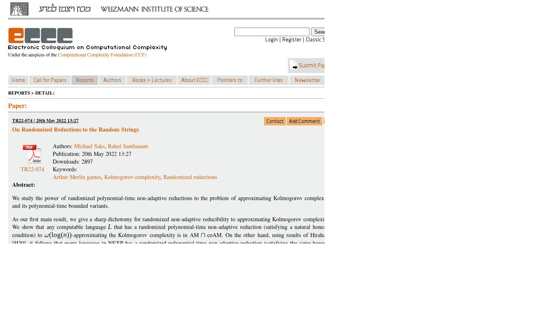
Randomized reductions (190, 177)
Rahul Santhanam (128, 146)
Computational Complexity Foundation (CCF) (102, 54)
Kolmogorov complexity (132, 177)
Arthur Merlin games (77, 177)
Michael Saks (89, 146)
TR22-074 (32, 165)
